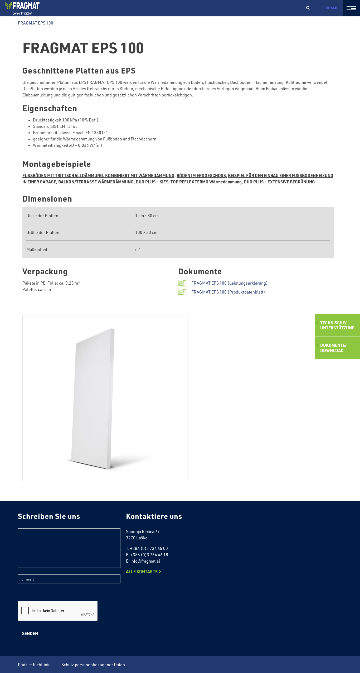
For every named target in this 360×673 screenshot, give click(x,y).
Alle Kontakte (142, 571)
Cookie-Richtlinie (34, 664)
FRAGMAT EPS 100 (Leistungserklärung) (229, 283)
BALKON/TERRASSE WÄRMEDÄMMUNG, (96, 181)
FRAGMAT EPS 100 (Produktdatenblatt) (228, 292)
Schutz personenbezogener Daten (93, 664)
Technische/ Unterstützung (337, 325)
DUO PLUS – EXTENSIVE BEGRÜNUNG (279, 181)
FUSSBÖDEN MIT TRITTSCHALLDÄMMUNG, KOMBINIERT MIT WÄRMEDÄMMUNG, (99, 175)
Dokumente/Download (333, 347)
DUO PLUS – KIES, (153, 181)
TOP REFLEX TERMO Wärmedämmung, (207, 181)
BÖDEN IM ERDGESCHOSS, (202, 175)
